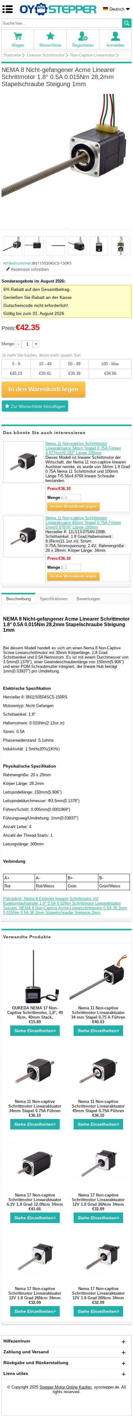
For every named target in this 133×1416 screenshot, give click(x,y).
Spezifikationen (53, 599)
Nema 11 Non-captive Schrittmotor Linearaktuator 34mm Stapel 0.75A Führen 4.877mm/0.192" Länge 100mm (83, 448)
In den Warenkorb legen (73, 506)
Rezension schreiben (30, 269)
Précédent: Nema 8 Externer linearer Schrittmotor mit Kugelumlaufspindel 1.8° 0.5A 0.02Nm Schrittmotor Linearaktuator (62, 901)
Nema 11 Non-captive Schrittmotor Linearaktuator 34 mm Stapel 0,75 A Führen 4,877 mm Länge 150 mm (98, 1015)
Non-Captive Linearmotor (93, 55)
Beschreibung (18, 599)
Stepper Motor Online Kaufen (66, 1387)
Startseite (12, 55)
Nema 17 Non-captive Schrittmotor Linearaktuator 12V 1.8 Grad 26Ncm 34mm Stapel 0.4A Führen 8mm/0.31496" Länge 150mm (98, 1297)
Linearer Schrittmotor (45, 55)
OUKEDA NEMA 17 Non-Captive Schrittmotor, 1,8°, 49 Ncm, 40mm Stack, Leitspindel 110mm (35, 1015)
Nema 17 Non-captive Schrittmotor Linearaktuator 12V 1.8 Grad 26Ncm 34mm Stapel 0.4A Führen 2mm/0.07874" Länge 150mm (34, 1297)
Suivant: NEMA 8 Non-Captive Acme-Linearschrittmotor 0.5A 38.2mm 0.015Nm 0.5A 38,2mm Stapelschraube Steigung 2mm (65, 910)
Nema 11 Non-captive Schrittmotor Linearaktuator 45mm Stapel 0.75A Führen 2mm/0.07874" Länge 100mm (83, 523)
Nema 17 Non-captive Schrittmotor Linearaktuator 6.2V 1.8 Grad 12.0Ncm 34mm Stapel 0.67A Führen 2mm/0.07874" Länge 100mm (35, 1204)
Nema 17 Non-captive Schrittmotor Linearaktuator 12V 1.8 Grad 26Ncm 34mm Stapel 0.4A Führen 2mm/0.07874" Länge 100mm (98, 1204)
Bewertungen (88, 599)
